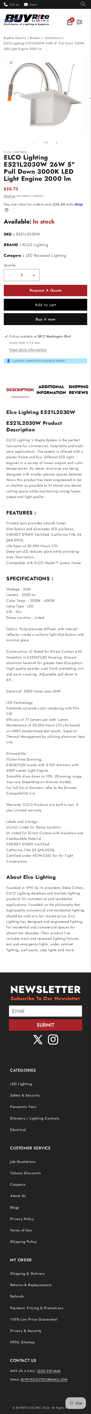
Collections (53, 38)
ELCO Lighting (35, 245)
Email (33, 5)
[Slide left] (34, 142)
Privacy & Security (26, 1330)
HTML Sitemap (22, 1342)
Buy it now (46, 319)
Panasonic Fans (23, 1106)
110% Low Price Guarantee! (34, 1319)
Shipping (9, 196)
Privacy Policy (22, 1218)
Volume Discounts (25, 1173)
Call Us (14, 5)
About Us (18, 1195)
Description (20, 390)
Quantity (10, 265)
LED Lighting (21, 1083)
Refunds (17, 1296)
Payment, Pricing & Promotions (36, 1307)
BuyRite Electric (15, 38)
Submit (45, 1025)
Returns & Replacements (31, 1284)
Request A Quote (46, 290)
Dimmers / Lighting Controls (34, 1118)
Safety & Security (25, 1095)
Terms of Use (21, 1230)
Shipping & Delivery (27, 1273)
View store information (28, 349)
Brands (35, 38)
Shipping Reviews (78, 389)
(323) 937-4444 (49, 1371)
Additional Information (51, 389)
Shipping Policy (23, 1241)
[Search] (83, 4)
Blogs (14, 1207)
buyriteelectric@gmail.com (44, 1379)
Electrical (18, 1129)
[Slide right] (56, 142)
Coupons (17, 1184)
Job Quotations (22, 1161)
